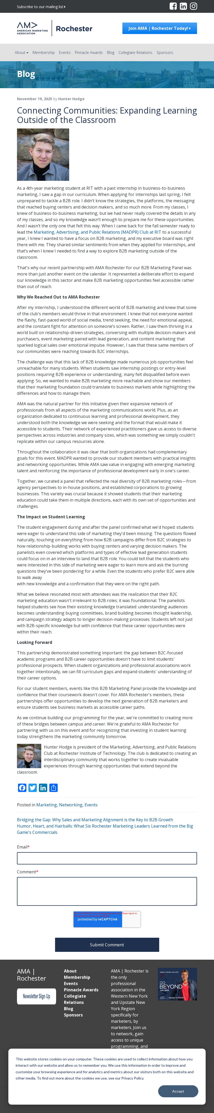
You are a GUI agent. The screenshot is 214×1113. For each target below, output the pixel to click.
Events (65, 52)
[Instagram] (193, 7)
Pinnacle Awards (89, 52)
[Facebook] (174, 7)
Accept (178, 1091)
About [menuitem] (70, 971)
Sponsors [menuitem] (73, 1015)
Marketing (46, 805)
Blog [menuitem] (68, 1008)
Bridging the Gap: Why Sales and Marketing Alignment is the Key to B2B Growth (95, 820)
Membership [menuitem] (77, 977)
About (20, 52)
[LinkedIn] (184, 7)
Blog (110, 52)
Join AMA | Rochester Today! (159, 28)
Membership (44, 52)
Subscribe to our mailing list (40, 6)
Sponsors (165, 52)
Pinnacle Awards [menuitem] (81, 990)
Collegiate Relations (135, 52)
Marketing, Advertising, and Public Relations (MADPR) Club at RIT (97, 232)
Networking (70, 805)
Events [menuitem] (71, 983)
